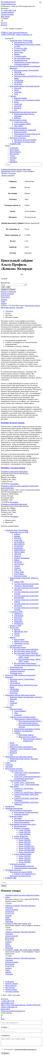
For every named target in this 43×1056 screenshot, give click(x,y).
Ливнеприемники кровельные (25, 868)
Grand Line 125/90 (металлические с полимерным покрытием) (27, 777)
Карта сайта (5, 1009)
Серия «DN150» (25, 832)
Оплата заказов (11, 989)
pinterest (4, 303)
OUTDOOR (18, 82)
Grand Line (18, 104)
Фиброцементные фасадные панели (23, 112)
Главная (4, 169)
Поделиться (5, 296)
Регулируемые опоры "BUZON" (26, 653)
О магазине (14, 148)
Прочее (17, 633)
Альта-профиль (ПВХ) (22, 124)
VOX (16, 94)
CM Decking (18, 80)
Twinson (17, 568)
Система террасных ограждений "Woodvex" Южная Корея (26, 585)
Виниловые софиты (26, 735)
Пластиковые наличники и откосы (27, 729)
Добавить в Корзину (8, 289)
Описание (9, 908)
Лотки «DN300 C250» (27, 848)
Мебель (17, 54)
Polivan (16, 560)
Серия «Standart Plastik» (23, 854)
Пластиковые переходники (24, 820)
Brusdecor (17, 108)
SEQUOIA (18, 84)
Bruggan (17, 536)
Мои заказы (5, 16)
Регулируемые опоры (22, 58)
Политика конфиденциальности (13, 1011)
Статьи (12, 156)
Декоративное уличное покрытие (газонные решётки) (26, 63)
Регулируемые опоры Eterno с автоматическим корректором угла (27, 664)
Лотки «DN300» (25, 862)
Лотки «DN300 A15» (26, 846)
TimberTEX (18, 621)
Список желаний (7, 14)
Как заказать (14, 154)
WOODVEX (18, 623)
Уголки (17, 635)
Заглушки (17, 818)
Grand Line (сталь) (21, 122)
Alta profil (17, 88)
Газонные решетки (21, 814)
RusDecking (18, 548)
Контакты (13, 162)
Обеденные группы (21, 643)
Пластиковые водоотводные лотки (27, 134)
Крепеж (17, 629)
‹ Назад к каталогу (8, 175)
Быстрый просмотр (28, 906)
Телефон (5, 1027)
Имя (3, 1019)
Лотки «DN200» (25, 844)
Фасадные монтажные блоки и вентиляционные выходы (30, 722)
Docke (16, 90)
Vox (15, 110)
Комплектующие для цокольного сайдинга (26, 697)
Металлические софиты (27, 737)
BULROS (17, 538)
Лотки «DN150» (25, 842)
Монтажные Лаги (20, 631)
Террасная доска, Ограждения (21, 40)
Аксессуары (18, 52)
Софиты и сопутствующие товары (27, 100)
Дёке (16, 713)
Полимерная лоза (20, 60)
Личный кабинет (7, 12)
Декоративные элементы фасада (26, 719)
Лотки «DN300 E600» (27, 850)
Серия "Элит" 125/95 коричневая (26, 784)
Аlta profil (8, 767)
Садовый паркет (20, 56)
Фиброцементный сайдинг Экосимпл (24, 759)
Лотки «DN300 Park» (26, 852)
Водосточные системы (18, 120)
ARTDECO (18, 614)
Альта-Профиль (20, 711)
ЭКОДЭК (17, 72)
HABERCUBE (15, 144)
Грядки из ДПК (20, 50)
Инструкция (14, 150)
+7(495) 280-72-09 (9, 10)
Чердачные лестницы (18, 138)
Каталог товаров (11, 983)
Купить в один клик (8, 292)
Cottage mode (19, 572)
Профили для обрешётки (23, 731)
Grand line (18, 92)
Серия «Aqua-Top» (21, 836)
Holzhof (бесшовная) (21, 558)
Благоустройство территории (25, 130)
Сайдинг (13, 96)
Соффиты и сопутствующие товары (23, 749)
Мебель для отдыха (21, 641)
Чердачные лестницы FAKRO (25, 140)
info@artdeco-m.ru (9, 4)
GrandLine (18, 715)
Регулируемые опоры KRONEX (26, 649)
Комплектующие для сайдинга (21, 747)
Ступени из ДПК (20, 48)
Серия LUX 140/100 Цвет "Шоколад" (28, 792)
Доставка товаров (12, 991)
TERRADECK (19, 550)
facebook (4, 299)
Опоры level (9, 806)
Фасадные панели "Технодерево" (26, 70)
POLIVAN (18, 618)
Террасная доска (16, 673)
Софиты (17, 733)
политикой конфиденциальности (25, 1049)
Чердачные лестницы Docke (24, 142)
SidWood (17, 118)
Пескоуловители (20, 826)
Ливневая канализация (18, 128)
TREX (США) (19, 552)
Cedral (7, 763)
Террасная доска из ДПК (23, 42)
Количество (5, 283)
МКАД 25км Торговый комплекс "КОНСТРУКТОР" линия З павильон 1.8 (16, 33)
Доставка (13, 158)
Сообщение (5, 1035)
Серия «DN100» (25, 830)
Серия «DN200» (25, 834)
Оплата (12, 160)
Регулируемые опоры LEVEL (25, 651)
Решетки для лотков (21, 828)
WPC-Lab (17, 570)
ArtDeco (17, 534)
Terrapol (17, 566)
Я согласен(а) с (20, 1049)
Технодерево (19, 574)
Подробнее (14, 484)
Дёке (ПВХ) (18, 126)
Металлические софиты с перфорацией (32, 740)
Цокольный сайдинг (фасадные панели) (25, 86)
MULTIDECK (19, 544)
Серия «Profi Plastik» (21, 838)
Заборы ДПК (19, 582)
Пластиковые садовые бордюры (26, 812)
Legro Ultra (18, 540)
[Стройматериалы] (8, 2)
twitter (3, 301)
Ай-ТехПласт (19, 564)
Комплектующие (20, 98)
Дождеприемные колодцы (24, 866)
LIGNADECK (19, 74)
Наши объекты (15, 152)
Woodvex (17, 556)
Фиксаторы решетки (22, 822)
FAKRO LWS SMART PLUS (25, 874)
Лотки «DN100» (25, 840)
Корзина (4, 25)
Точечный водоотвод (22, 136)
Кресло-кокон (19, 639)
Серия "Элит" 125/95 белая (24, 782)
